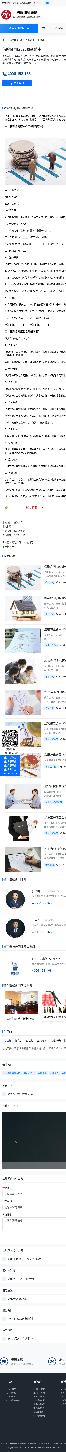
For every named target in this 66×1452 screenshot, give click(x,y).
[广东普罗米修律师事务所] (15, 968)
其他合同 (29, 39)
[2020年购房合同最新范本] (23, 702)
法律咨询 (37, 1381)
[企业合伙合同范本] (23, 796)
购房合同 (49, 707)
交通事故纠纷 (39, 1408)
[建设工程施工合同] (23, 828)
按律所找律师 (38, 1048)
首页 (44, 28)
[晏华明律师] (15, 903)
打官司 (9, 1381)
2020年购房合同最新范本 (20, 1318)
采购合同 (49, 676)
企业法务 (11, 769)
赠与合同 (49, 613)
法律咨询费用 (39, 1415)
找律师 (59, 28)
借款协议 (49, 864)
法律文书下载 (16, 39)
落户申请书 (8, 1270)
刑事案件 (11, 765)
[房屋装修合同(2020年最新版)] (23, 765)
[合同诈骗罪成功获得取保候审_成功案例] (21, 1003)
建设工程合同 (51, 739)
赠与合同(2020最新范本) (24, 542)
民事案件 (11, 761)
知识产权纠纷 (39, 1404)
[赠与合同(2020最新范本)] (23, 608)
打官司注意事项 (13, 1400)
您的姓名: (7, 1187)
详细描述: (7, 1214)
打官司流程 (11, 1392)
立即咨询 (18, 83)
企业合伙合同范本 (53, 801)
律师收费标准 (53, 1048)
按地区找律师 (9, 1048)
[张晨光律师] (15, 932)
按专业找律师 (24, 1048)
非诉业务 (11, 757)
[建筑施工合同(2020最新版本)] (23, 734)
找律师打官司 (10, 1105)
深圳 (47, 2)
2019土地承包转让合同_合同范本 (24, 1259)
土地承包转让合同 (12, 1250)
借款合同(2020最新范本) (20, 1094)
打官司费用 (11, 1389)
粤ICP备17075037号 (51, 1447)
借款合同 (41, 39)
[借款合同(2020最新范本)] (23, 577)
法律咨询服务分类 (19, 28)
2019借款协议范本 (17, 1298)
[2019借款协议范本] (23, 859)
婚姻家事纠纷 (39, 1392)
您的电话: (7, 1201)
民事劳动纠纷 (39, 1396)
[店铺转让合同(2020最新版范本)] (23, 639)
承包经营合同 (51, 645)
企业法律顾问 (39, 1412)
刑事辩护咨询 (39, 1389)
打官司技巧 (11, 1396)
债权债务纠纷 (39, 1400)
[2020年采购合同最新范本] (23, 671)
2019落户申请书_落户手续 (21, 1278)
